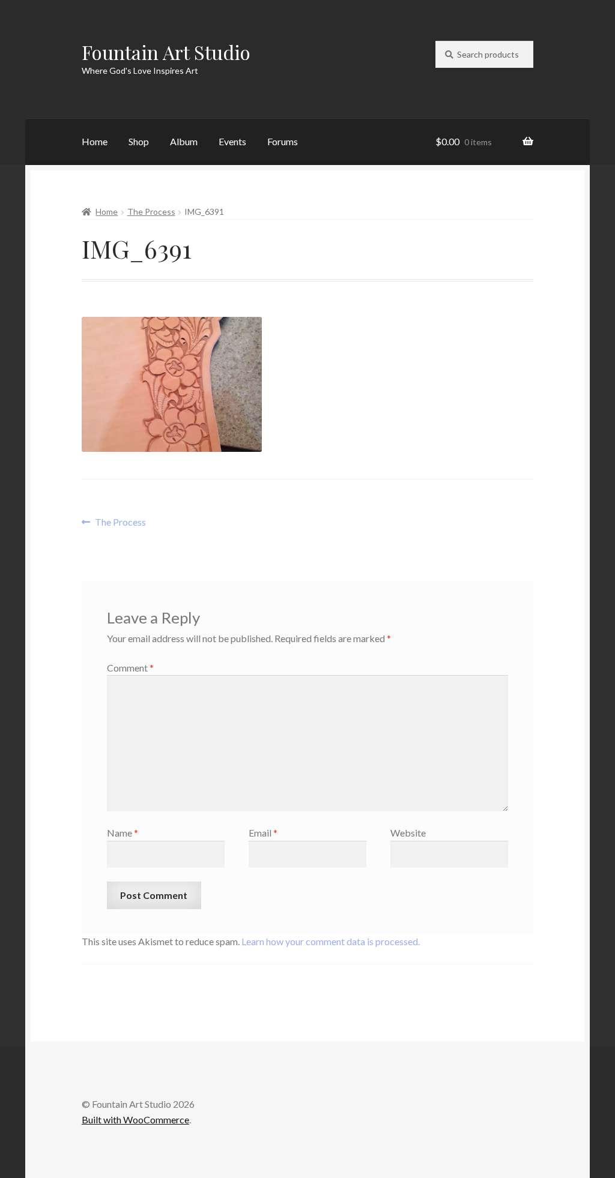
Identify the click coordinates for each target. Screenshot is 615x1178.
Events (232, 141)
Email (263, 832)
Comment (130, 667)
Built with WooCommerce (135, 1119)
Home (95, 141)
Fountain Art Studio (166, 52)
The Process (151, 211)
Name (122, 832)
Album (184, 141)
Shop (139, 141)
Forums (282, 141)
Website (408, 832)
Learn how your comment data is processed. (330, 941)
